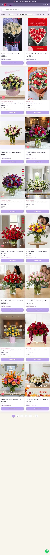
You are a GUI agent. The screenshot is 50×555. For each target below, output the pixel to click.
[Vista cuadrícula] (15, 14)
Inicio (1, 14)
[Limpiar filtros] (40, 14)
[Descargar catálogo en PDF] (49, 14)
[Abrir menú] (2, 4)
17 (36, 416)
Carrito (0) (46, 4)
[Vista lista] (17, 14)
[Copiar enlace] (44, 14)
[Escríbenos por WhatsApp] (47, 551)
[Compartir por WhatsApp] (46, 14)
